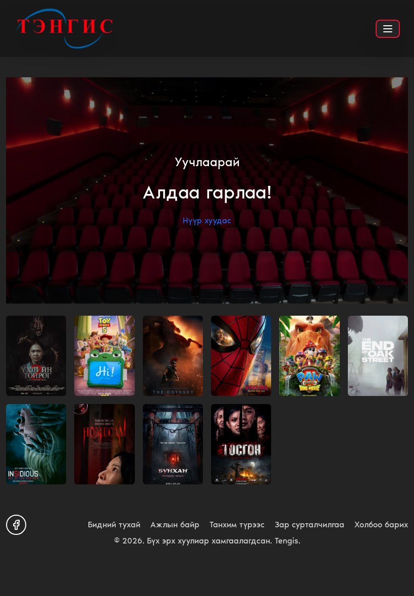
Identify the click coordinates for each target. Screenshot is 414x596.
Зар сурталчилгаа (309, 524)
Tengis (286, 540)
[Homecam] (104, 444)
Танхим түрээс (237, 524)
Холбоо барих (381, 524)
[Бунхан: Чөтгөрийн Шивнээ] (173, 444)
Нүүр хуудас (207, 220)
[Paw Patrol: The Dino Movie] (309, 356)
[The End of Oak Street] (378, 356)
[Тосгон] (241, 444)
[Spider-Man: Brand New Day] (241, 356)
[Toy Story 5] (104, 356)
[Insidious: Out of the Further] (36, 444)
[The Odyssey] (173, 356)
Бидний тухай (114, 524)
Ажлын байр (174, 524)
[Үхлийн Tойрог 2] (36, 356)
